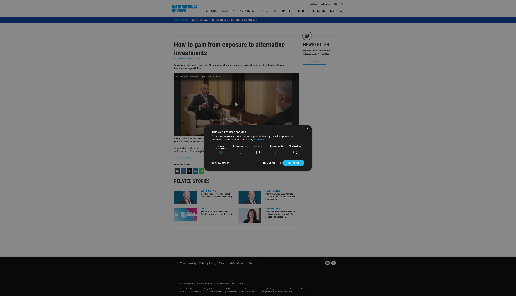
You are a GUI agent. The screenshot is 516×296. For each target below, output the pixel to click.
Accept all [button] (293, 163)
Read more (259, 139)
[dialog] (258, 148)
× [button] (307, 128)
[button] (220, 163)
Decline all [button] (269, 163)
